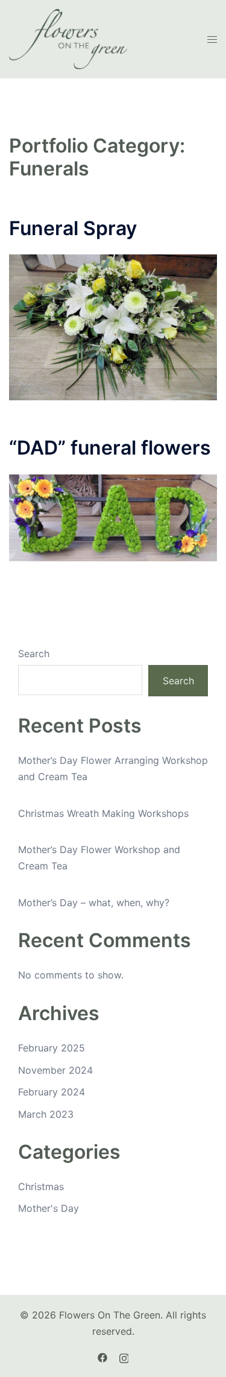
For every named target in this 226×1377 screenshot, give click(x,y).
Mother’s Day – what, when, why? (93, 902)
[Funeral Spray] (113, 327)
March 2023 (46, 1114)
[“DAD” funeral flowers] (113, 517)
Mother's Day (48, 1208)
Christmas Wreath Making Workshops (103, 813)
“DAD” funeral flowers (110, 447)
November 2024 (55, 1070)
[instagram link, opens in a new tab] (124, 1356)
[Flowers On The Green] (68, 38)
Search (33, 654)
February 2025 (51, 1048)
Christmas (41, 1186)
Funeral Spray (73, 228)
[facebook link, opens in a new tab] (102, 1356)
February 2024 (51, 1092)
